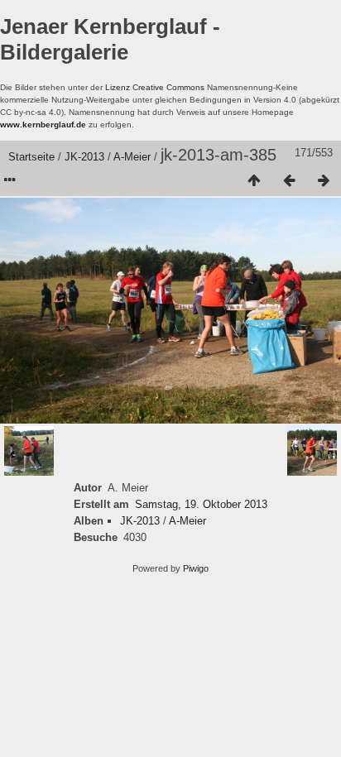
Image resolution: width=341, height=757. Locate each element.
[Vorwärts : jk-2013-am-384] (323, 181)
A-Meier (132, 157)
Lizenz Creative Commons (154, 87)
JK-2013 (84, 157)
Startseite (31, 157)
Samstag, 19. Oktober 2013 (201, 504)
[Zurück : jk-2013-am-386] (288, 181)
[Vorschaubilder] (254, 181)
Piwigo (196, 568)
